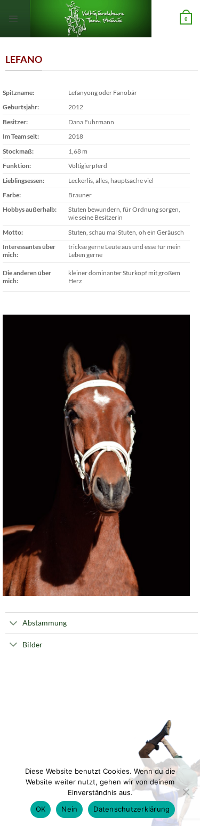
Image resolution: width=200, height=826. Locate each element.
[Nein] (185, 795)
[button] (13, 18)
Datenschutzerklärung (131, 809)
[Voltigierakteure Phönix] (94, 18)
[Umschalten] (13, 624)
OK (41, 809)
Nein (69, 809)
